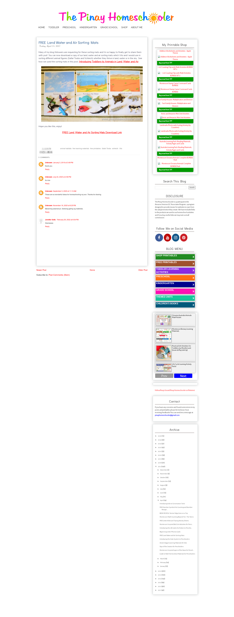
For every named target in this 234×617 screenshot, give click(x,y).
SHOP (124, 27)
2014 (160, 579)
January (162, 566)
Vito (120, 148)
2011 (159, 590)
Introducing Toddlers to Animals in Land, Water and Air (109, 61)
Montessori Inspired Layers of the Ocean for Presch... (177, 550)
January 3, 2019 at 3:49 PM (63, 162)
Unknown (48, 162)
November (164, 474)
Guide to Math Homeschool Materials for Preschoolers (177, 554)
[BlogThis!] (43, 152)
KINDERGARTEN (88, 27)
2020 (160, 455)
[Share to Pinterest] (51, 152)
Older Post (142, 270)
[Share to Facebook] (48, 152)
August (162, 485)
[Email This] (41, 152)
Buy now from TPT (165, 63)
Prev (164, 376)
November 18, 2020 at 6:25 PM (64, 205)
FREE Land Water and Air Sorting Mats (172, 535)
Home (92, 270)
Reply (47, 169)
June (162, 493)
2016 (160, 571)
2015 (160, 575)
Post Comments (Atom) (59, 274)
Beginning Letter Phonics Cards (170, 532)
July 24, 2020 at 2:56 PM (62, 177)
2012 (160, 586)
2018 (160, 463)
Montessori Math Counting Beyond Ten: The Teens (177, 517)
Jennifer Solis (50, 219)
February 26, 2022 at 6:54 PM (68, 219)
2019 (160, 459)
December (163, 470)
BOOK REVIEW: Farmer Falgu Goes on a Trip (174, 513)
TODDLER (53, 27)
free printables (95, 148)
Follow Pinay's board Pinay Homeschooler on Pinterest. (175, 390)
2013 (159, 582)
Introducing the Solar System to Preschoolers (175, 539)
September (164, 481)
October (163, 477)
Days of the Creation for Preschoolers (172, 546)
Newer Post (41, 270)
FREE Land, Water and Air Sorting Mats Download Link (92, 132)
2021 (160, 451)
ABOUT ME (136, 27)
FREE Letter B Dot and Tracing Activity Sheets (174, 521)
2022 (160, 447)
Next (183, 376)
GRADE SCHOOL (109, 27)
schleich (115, 148)
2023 (160, 444)
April (162, 500)
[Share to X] (46, 152)
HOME (41, 27)
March (162, 559)
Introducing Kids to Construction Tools (172, 504)
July (161, 489)
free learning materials (81, 148)
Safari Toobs (106, 148)
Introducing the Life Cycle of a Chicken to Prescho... (176, 528)
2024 (160, 440)
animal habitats (66, 148)
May (161, 497)
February (163, 562)
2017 (159, 466)
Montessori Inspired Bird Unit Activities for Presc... (176, 524)
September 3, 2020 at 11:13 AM (64, 191)
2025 (160, 436)
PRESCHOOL (69, 27)
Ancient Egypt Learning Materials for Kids (173, 543)
